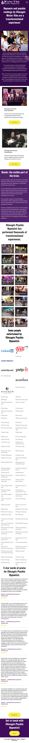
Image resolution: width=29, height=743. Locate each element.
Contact (14, 733)
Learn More (14, 122)
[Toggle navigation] (27, 2)
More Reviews (14, 714)
